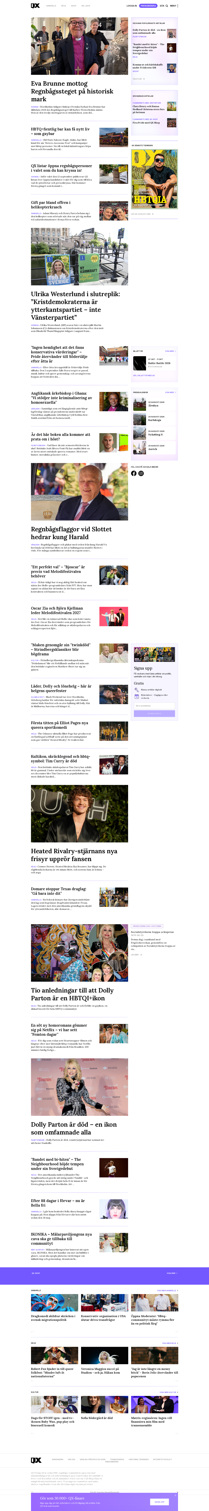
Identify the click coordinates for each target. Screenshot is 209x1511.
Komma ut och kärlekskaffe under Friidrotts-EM (148, 66)
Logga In (132, 6)
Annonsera (57, 1459)
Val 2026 (85, 6)
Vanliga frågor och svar (92, 1459)
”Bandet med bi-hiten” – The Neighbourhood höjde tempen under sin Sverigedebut (148, 49)
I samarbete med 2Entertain (147, 103)
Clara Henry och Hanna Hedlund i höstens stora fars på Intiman (148, 109)
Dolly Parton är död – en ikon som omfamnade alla (149, 31)
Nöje (63, 6)
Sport (136, 71)
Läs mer (134, 955)
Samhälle (51, 6)
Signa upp (159, 1502)
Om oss (71, 1459)
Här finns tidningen (139, 1459)
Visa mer (169, 351)
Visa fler (137, 79)
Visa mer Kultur (168, 1392)
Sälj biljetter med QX (144, 375)
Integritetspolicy (162, 1459)
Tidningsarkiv (117, 1459)
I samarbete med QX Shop (145, 119)
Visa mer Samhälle (166, 1291)
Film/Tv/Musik (140, 37)
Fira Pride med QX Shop (146, 122)
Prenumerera (148, 6)
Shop (73, 6)
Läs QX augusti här (140, 214)
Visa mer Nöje (169, 1343)
